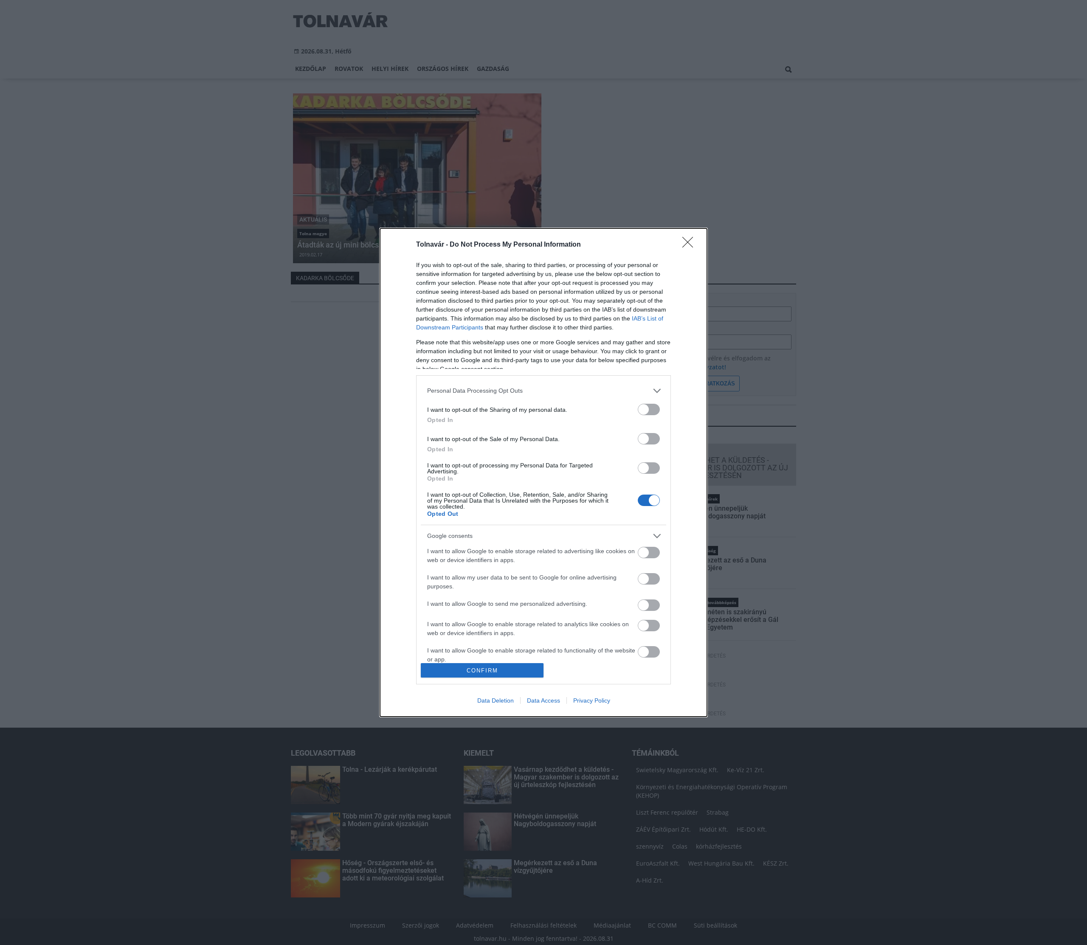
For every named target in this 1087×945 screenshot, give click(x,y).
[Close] (690, 245)
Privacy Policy (591, 700)
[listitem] (543, 390)
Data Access (543, 700)
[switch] (649, 409)
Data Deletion (495, 700)
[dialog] (543, 472)
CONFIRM (482, 670)
